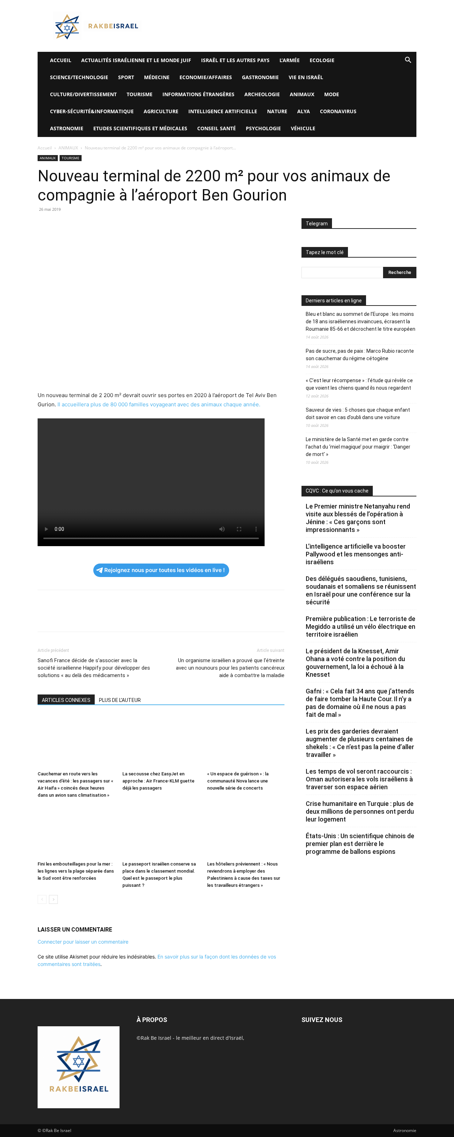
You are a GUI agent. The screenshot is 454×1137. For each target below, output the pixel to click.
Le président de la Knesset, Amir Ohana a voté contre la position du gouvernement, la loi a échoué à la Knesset (355, 662)
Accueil (45, 148)
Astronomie (66, 128)
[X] (61, 225)
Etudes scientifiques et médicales (140, 128)
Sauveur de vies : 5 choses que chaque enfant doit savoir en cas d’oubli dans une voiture (358, 413)
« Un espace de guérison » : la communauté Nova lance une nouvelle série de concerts (237, 781)
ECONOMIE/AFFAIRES (205, 77)
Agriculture (161, 111)
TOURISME (140, 94)
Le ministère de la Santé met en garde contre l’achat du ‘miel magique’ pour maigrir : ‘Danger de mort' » (358, 446)
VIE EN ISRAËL (306, 77)
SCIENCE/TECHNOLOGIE (79, 77)
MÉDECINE (157, 77)
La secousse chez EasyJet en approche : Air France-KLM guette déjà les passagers (158, 781)
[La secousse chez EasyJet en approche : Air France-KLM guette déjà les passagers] (161, 741)
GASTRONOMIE (260, 77)
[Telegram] (126, 225)
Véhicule (303, 128)
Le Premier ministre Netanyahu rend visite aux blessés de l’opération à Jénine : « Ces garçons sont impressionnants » (358, 517)
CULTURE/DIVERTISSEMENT (83, 94)
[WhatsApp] (94, 225)
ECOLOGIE (322, 60)
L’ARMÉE (289, 60)
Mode (331, 94)
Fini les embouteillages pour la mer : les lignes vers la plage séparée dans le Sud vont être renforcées (76, 871)
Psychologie (263, 128)
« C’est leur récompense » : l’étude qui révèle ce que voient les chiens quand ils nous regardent (359, 384)
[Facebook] (45, 225)
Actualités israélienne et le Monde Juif (136, 60)
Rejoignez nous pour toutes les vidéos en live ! (164, 570)
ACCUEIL (60, 60)
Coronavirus (338, 111)
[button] (407, 60)
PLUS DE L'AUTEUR (120, 700)
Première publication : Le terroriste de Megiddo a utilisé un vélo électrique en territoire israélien (360, 626)
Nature (277, 111)
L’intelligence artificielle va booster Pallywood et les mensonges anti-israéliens (356, 554)
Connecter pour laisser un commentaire (83, 942)
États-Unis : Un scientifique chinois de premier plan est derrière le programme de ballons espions (360, 843)
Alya (303, 111)
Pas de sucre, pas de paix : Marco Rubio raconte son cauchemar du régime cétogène (360, 354)
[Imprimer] (110, 225)
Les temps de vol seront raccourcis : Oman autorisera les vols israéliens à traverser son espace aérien (359, 779)
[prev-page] (42, 899)
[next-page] (53, 899)
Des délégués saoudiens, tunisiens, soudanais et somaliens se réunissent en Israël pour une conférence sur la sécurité (361, 590)
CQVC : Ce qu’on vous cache (337, 491)
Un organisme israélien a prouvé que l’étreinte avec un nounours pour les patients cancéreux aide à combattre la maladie (230, 668)
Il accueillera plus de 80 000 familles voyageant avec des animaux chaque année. (158, 404)
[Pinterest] (77, 225)
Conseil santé (216, 128)
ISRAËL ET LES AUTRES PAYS (235, 60)
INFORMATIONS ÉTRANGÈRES (198, 94)
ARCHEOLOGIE (262, 94)
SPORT (126, 77)
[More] (142, 225)
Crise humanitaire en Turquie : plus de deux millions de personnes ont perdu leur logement (360, 811)
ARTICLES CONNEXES (66, 700)
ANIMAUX (302, 94)
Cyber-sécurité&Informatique (92, 111)
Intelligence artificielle (222, 111)
